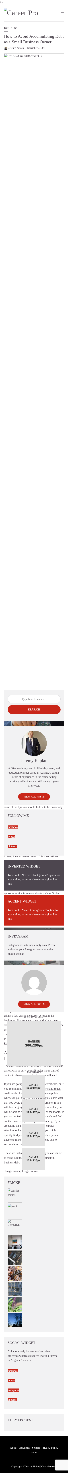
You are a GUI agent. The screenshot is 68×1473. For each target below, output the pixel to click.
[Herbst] (15, 1273)
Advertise (24, 1447)
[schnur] (15, 1288)
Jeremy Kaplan (16, 48)
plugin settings (16, 953)
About (13, 1447)
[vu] (15, 1304)
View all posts (34, 796)
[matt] (15, 1319)
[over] (15, 1257)
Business (11, 28)
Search (34, 709)
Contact (34, 1452)
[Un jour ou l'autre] (15, 1241)
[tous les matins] (15, 1195)
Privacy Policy (50, 1447)
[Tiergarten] (15, 1226)
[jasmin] (15, 1210)
